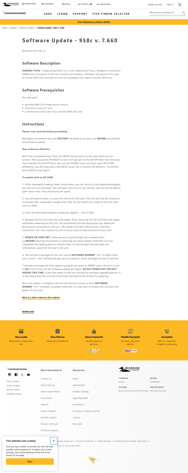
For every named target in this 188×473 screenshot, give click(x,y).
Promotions (46, 398)
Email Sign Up (48, 385)
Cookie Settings (104, 441)
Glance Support (48, 411)
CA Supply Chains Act (64, 441)
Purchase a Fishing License (86, 411)
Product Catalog (81, 391)
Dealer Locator (155, 4)
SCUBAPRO (155, 382)
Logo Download (80, 398)
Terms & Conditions (85, 441)
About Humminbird (50, 391)
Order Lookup (13, 385)
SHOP (48, 13)
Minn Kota (123, 391)
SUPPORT (80, 13)
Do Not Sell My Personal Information (131, 441)
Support (13, 27)
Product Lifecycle (49, 423)
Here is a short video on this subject (41, 297)
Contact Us (46, 378)
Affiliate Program (49, 430)
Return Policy (13, 389)
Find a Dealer (13, 381)
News (75, 378)
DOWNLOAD (28, 311)
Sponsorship (79, 385)
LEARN (62, 13)
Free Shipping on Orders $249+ (94, 21)
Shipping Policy (14, 393)
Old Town (154, 391)
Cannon (145, 391)
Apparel (44, 404)
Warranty (77, 423)
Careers (76, 417)
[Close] (54, 441)
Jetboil (121, 382)
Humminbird (135, 391)
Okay (30, 461)
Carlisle (163, 391)
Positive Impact (49, 417)
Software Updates (27, 27)
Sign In (170, 4)
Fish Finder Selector (111, 13)
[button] (57, 340)
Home (4, 27)
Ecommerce (79, 404)
